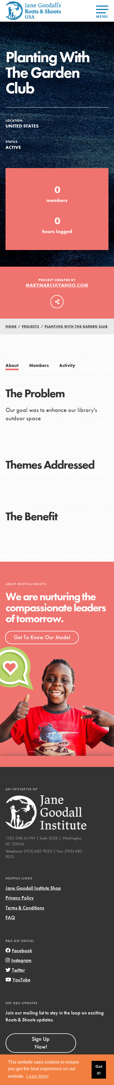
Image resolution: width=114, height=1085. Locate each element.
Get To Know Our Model (42, 637)
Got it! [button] (98, 1069)
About (12, 365)
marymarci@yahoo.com (57, 285)
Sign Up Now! (41, 1042)
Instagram (21, 960)
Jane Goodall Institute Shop (33, 888)
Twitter (18, 970)
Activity (67, 365)
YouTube (21, 979)
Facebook (22, 950)
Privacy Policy (20, 897)
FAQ (10, 917)
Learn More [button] (37, 1076)
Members (39, 365)
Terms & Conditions (25, 907)
